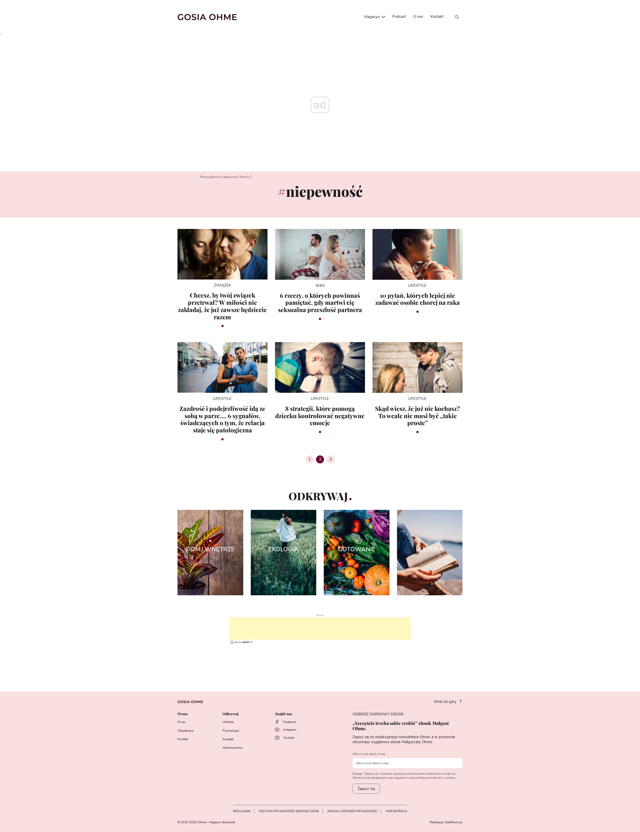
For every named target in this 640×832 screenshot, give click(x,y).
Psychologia (230, 730)
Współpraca (186, 730)
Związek (228, 739)
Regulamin (241, 811)
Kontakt (437, 17)
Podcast (399, 17)
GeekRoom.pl (453, 822)
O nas (418, 17)
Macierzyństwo (232, 747)
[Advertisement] (320, 628)
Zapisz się (366, 789)
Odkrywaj (230, 714)
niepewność (230, 176)
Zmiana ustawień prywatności (352, 811)
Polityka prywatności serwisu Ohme (289, 811)
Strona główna (210, 176)
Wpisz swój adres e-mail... (370, 753)
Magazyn (372, 17)
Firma (183, 714)
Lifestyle (228, 721)
